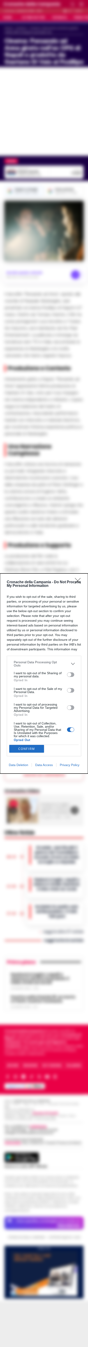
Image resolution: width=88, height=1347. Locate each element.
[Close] (79, 582)
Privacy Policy (69, 765)
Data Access (44, 765)
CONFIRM (26, 749)
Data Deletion (18, 765)
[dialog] (44, 673)
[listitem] (44, 664)
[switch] (70, 674)
